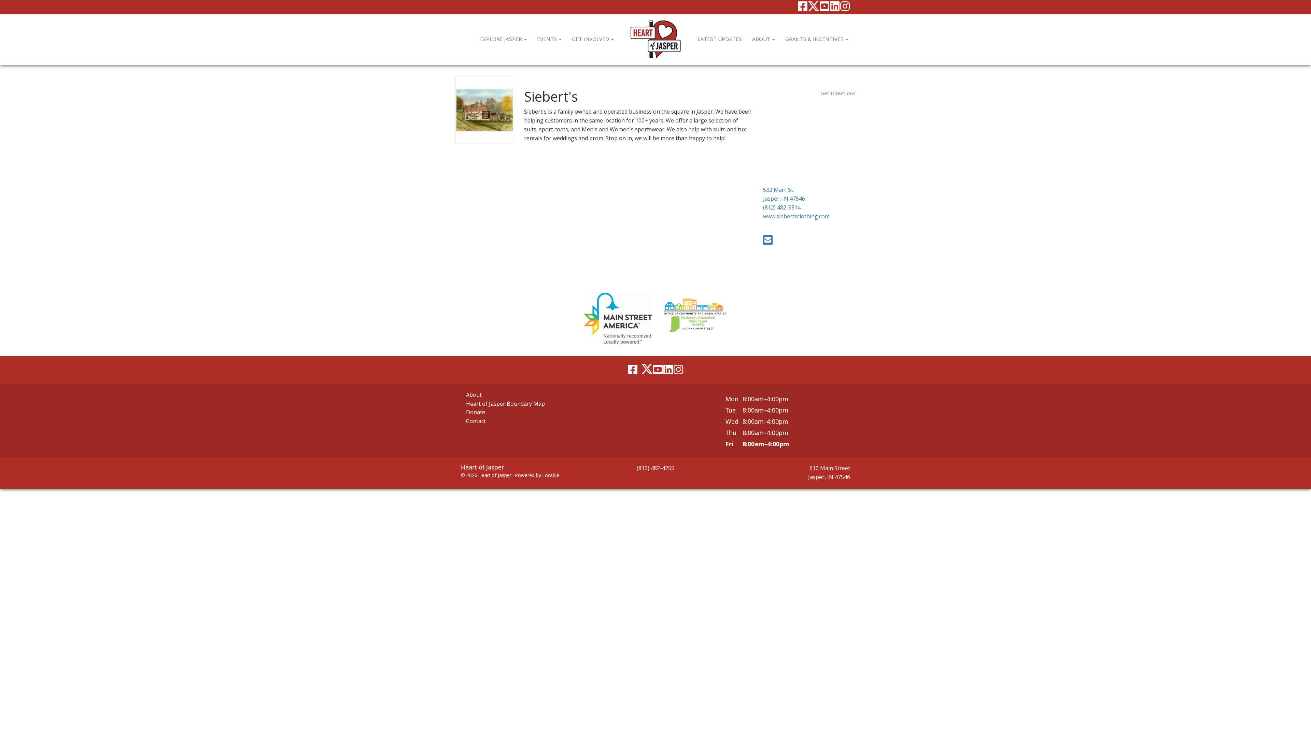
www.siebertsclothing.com (796, 216)
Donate (475, 412)
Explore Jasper (501, 38)
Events (547, 38)
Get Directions (837, 93)
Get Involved (591, 38)
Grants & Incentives (815, 38)
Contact (476, 421)
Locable (550, 475)
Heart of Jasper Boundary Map (505, 403)
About (762, 38)
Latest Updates (719, 38)
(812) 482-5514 (782, 207)
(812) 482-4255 (655, 468)
